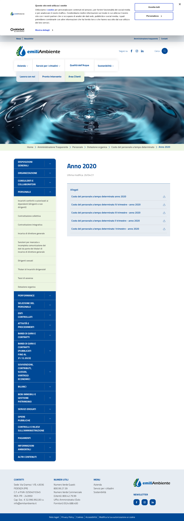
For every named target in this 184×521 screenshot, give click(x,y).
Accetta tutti (154, 7)
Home (30, 147)
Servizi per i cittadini (104, 488)
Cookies (79, 517)
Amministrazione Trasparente (53, 147)
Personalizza (152, 16)
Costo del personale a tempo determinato (132, 147)
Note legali (54, 517)
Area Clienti (75, 76)
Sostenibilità (100, 492)
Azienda (98, 484)
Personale (77, 147)
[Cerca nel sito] (165, 51)
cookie (50, 10)
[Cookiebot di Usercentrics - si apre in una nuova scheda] (17, 30)
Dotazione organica (97, 147)
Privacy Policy (67, 517)
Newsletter (28, 38)
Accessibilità (91, 517)
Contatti (164, 38)
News (18, 38)
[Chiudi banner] (180, 4)
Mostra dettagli (42, 30)
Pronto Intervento (51, 76)
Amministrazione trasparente (146, 38)
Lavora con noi (27, 76)
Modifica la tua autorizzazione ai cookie (117, 517)
